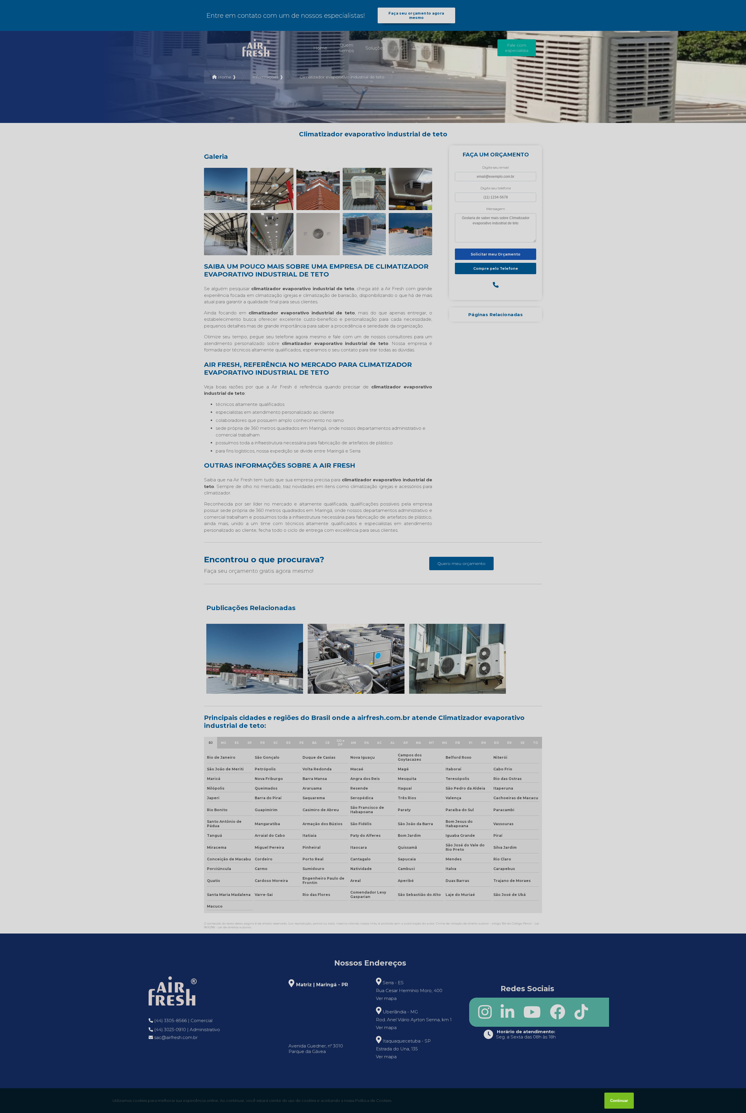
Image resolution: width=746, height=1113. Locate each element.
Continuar (619, 1100)
